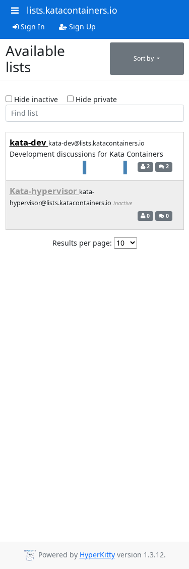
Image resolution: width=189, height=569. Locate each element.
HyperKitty (97, 554)
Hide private (95, 99)
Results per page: (82, 243)
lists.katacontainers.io (72, 10)
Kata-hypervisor (44, 191)
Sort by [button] (144, 58)
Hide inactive (35, 99)
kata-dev (29, 142)
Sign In (32, 26)
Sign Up (81, 26)
